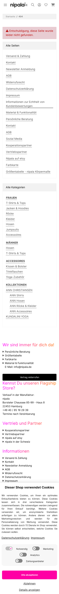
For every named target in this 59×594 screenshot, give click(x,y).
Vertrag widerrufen (29, 377)
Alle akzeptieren (29, 575)
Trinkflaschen (14, 271)
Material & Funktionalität (21, 112)
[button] (32, 5)
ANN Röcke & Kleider (23, 306)
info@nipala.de (22, 366)
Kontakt (11, 62)
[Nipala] (18, 5)
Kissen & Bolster (16, 266)
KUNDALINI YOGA (17, 316)
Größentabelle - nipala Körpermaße (28, 171)
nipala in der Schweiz (17, 441)
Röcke (10, 213)
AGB (8, 75)
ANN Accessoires (21, 311)
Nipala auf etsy (15, 158)
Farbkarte (12, 165)
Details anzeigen (29, 589)
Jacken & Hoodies (17, 208)
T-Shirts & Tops (16, 203)
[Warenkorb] (52, 5)
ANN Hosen (17, 300)
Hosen (10, 224)
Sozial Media (14, 138)
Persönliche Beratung (19, 119)
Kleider (10, 219)
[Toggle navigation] (5, 4)
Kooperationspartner (19, 145)
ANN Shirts (17, 295)
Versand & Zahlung (18, 56)
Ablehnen (29, 583)
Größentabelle (13, 355)
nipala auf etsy (13, 437)
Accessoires (13, 234)
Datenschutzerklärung (20, 88)
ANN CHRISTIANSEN (19, 290)
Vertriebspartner (16, 151)
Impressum (13, 95)
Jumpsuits (12, 229)
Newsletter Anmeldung (20, 69)
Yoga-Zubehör (15, 277)
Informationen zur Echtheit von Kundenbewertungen (25, 104)
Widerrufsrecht (15, 82)
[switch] (9, 548)
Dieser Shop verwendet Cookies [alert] (29, 487)
